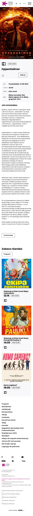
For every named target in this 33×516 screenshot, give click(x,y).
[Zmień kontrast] (16, 3)
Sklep (4, 423)
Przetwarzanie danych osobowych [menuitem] (12, 490)
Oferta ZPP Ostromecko (11, 441)
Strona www (8, 235)
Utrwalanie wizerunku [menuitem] (8, 500)
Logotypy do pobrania (11, 446)
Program (7, 254)
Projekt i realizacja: (13, 510)
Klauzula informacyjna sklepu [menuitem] (11, 494)
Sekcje (4, 415)
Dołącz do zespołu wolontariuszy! (15, 438)
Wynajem (5, 436)
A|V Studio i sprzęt (9, 444)
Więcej (22, 75)
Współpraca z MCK (9, 433)
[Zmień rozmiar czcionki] (24, 3)
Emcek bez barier (9, 420)
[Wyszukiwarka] (27, 10)
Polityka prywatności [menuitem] (8, 504)
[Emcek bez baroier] (20, 3)
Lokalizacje (6, 409)
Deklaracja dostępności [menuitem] (9, 497)
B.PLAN (20, 10)
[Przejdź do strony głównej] (8, 3)
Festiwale (5, 417)
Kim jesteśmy (7, 412)
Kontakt (5, 425)
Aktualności (6, 407)
